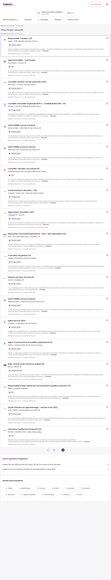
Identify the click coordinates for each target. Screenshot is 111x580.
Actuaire (71, 488)
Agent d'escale (29, 494)
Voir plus (45, 51)
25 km (69, 13)
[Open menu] (107, 4)
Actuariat (86, 488)
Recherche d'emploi (7, 25)
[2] (62, 450)
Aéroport (66, 494)
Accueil (42, 488)
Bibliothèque (26, 488)
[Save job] (107, 38)
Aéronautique (49, 494)
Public (10, 488)
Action (56, 488)
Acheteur (11, 494)
